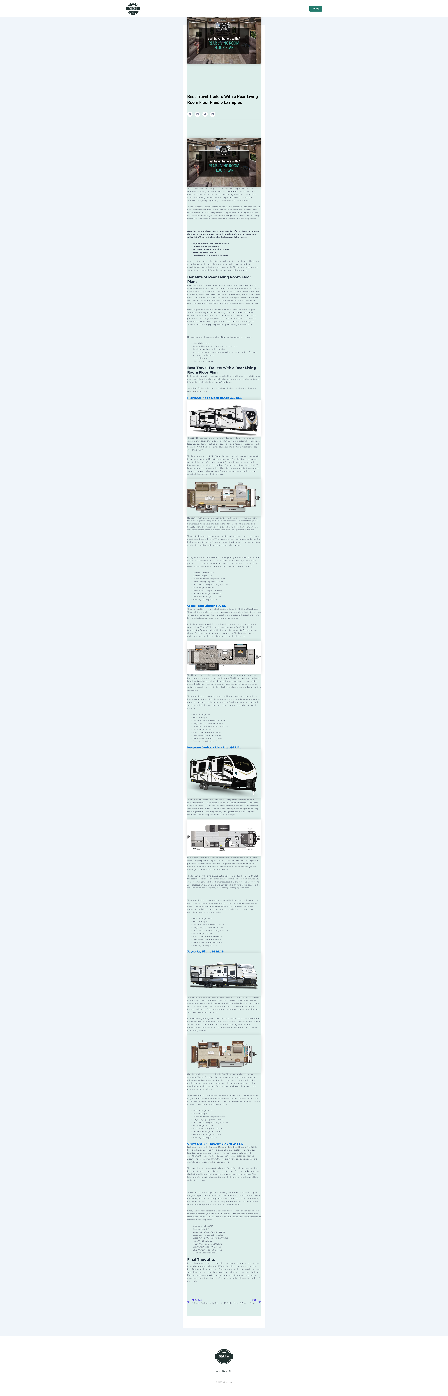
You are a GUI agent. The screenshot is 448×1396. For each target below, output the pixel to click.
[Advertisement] (224, 225)
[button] (189, 114)
